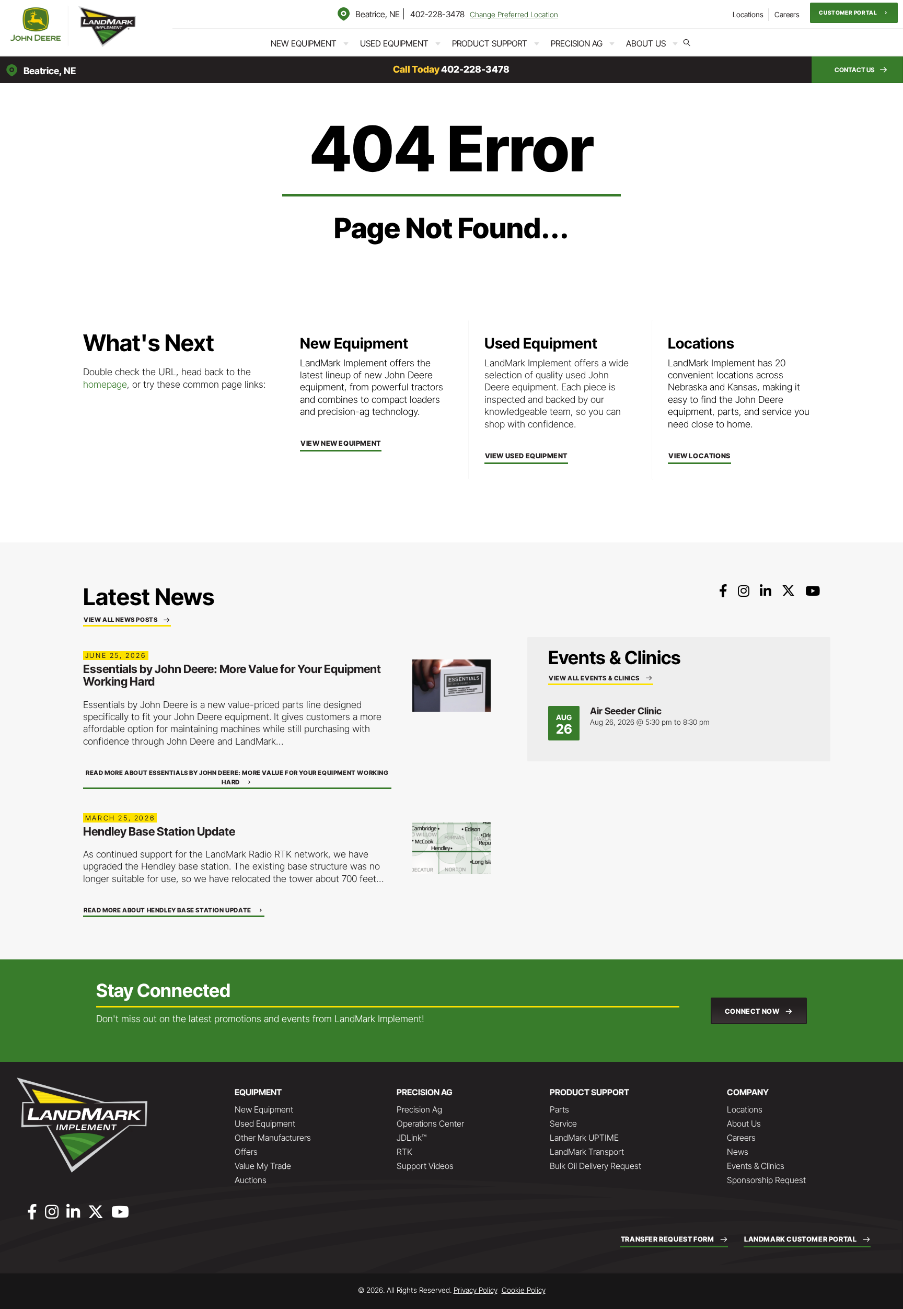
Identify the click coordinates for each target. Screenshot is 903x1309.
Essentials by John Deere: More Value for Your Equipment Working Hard (232, 675)
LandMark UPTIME (584, 1137)
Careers (787, 14)
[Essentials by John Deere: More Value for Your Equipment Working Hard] (451, 684)
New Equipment (304, 43)
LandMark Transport (587, 1151)
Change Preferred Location (514, 14)
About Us (646, 43)
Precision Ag (577, 43)
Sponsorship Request (766, 1180)
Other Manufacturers (273, 1137)
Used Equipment (394, 43)
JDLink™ (411, 1137)
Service (563, 1123)
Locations (748, 14)
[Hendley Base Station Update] (451, 847)
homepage (105, 384)
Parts (559, 1109)
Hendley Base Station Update (159, 831)
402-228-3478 (437, 14)
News (737, 1151)
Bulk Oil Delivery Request (595, 1166)
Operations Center (430, 1123)
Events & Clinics (755, 1166)
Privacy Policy (475, 1289)
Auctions (251, 1180)
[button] (854, 13)
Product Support (489, 43)
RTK (404, 1151)
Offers (246, 1151)
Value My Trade (263, 1166)
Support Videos (425, 1166)
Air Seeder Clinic (626, 710)
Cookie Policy (524, 1289)
